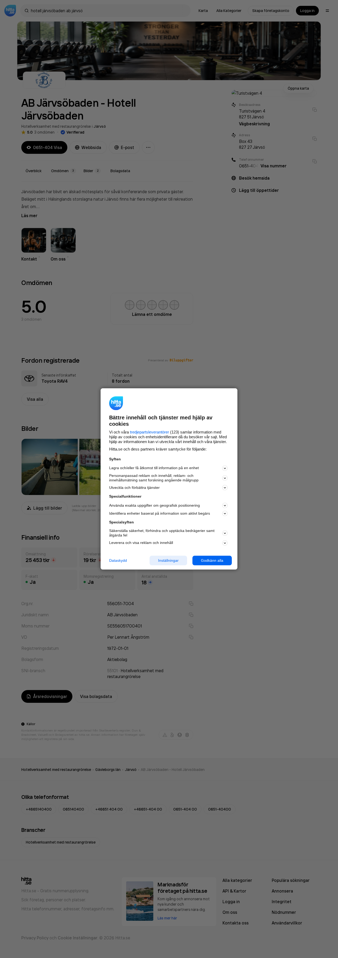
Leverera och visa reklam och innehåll (141, 542)
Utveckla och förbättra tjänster (134, 487)
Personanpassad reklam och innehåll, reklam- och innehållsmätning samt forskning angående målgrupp (154, 477)
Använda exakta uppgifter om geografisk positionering (154, 505)
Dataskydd (118, 560)
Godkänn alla (212, 560)
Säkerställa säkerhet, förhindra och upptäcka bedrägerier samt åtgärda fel (162, 532)
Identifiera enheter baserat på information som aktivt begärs (159, 513)
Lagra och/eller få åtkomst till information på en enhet (154, 468)
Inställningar (168, 560)
